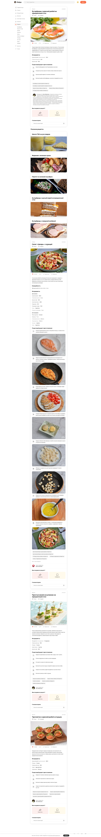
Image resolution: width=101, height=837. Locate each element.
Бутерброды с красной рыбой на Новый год (41, 83)
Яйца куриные (35, 314)
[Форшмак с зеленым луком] (49, 165)
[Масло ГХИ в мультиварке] (49, 143)
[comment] (64, 123)
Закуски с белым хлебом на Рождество (56, 88)
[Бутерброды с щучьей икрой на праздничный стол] (49, 209)
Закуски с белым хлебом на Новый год (40, 88)
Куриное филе (35, 295)
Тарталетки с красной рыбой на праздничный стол (42, 796)
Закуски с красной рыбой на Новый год (57, 791)
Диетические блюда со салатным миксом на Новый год (43, 554)
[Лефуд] (17, 2)
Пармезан (34, 304)
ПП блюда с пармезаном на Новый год (57, 556)
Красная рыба (35, 57)
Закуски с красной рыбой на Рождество (40, 794)
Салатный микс (35, 302)
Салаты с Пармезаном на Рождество (39, 558)
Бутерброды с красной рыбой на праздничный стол (42, 85)
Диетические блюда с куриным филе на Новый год (42, 551)
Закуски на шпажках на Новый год (39, 678)
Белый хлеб (34, 61)
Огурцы (33, 645)
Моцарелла (34, 641)
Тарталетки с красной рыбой (55, 794)
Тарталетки (34, 769)
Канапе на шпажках (36, 681)
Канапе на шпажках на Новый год (39, 683)
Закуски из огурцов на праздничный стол (40, 791)
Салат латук (34, 647)
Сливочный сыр (35, 643)
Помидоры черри (35, 306)
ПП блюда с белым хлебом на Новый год (40, 90)
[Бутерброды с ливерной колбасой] (49, 230)
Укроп (33, 767)
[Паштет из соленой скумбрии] (49, 186)
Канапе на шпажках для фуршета (48, 681)
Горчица (34, 316)
